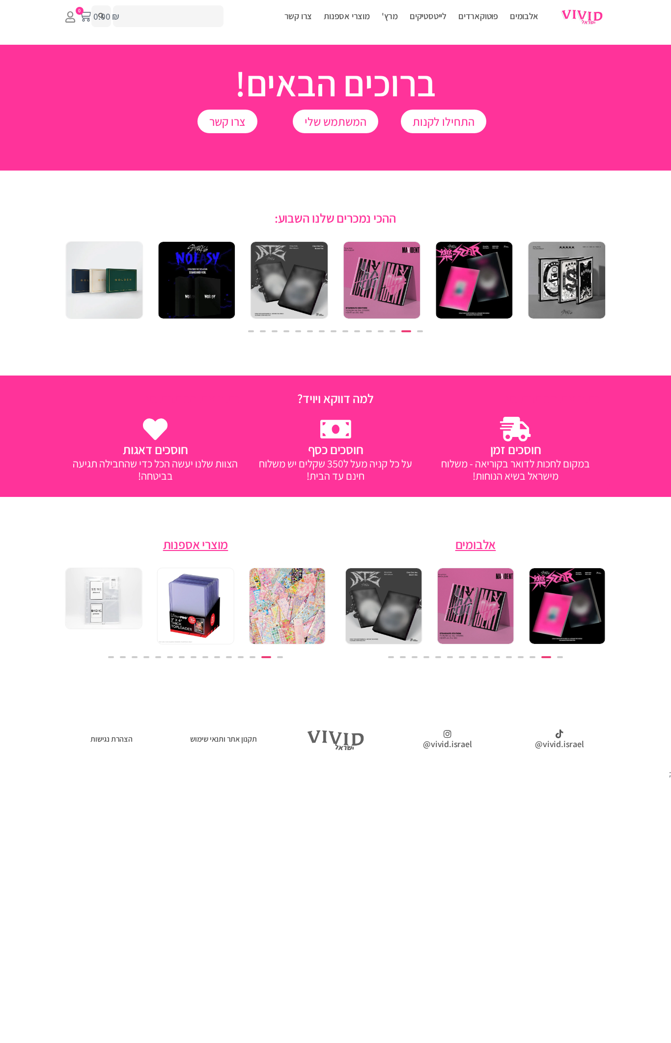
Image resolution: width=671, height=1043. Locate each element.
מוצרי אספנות (347, 16)
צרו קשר (298, 16)
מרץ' (390, 16)
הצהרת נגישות (111, 739)
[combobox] (168, 16)
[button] (420, 331)
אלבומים (524, 16)
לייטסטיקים (428, 16)
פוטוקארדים (478, 16)
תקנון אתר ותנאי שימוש (223, 739)
